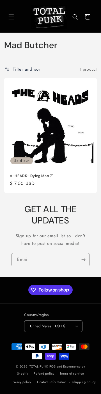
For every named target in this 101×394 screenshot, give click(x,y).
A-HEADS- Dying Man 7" (31, 176)
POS (52, 366)
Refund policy (44, 373)
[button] (11, 17)
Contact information (52, 382)
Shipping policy (84, 382)
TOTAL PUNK (38, 366)
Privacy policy (21, 382)
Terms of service (72, 373)
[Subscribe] (83, 259)
